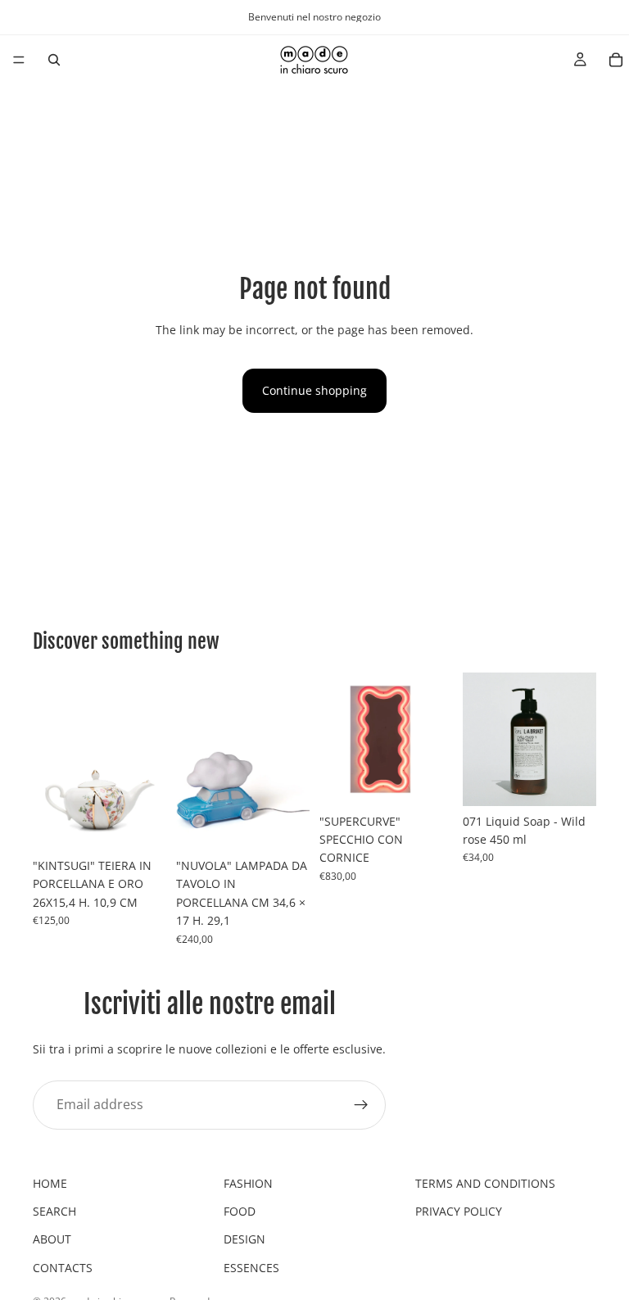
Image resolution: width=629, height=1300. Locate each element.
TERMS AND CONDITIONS (485, 1183)
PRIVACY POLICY (458, 1211)
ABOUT (52, 1239)
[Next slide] (148, 761)
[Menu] (19, 60)
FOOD (240, 1211)
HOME (50, 1183)
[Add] (141, 825)
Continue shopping (314, 390)
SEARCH (54, 1211)
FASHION (248, 1183)
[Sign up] (361, 1104)
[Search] (54, 60)
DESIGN (244, 1239)
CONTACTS (63, 1267)
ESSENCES (251, 1267)
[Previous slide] (51, 761)
